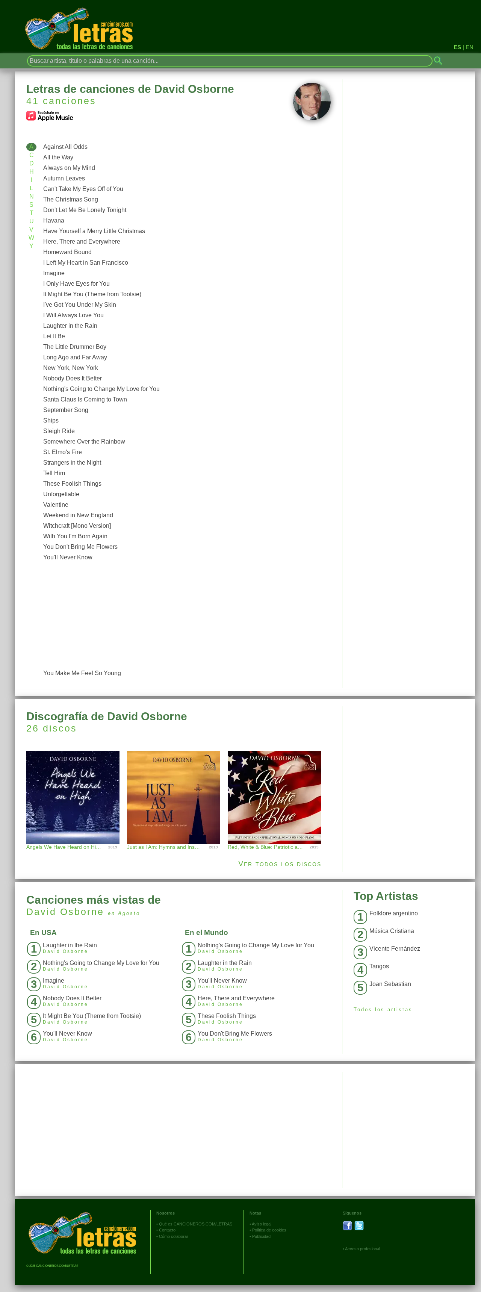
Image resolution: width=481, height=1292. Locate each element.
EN (469, 47)
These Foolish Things (72, 483)
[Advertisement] (185, 615)
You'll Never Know (67, 557)
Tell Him (54, 473)
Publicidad (261, 1236)
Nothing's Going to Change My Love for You (101, 389)
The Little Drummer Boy (74, 347)
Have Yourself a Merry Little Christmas (94, 231)
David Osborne (65, 911)
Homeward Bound (67, 252)
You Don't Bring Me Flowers (80, 547)
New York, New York (70, 368)
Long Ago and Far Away (75, 357)
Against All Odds (65, 147)
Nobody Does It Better (72, 378)
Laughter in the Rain (70, 326)
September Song (65, 410)
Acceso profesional (362, 1249)
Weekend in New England (78, 515)
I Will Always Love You (73, 315)
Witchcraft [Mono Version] (77, 526)
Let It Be (54, 336)
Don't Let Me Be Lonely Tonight (84, 210)
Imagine (54, 273)
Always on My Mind (69, 168)
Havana (53, 220)
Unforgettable (61, 494)
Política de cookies (269, 1230)
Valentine (55, 504)
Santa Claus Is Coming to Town (85, 399)
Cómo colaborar (173, 1236)
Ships (51, 420)
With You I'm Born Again (75, 536)
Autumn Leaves (64, 178)
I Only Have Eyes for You (76, 283)
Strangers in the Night (72, 462)
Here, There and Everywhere (81, 241)
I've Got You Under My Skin (79, 304)
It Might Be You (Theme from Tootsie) (92, 294)
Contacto (167, 1230)
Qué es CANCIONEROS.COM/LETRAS (195, 1224)
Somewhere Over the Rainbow (84, 441)
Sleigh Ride (59, 431)
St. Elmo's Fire (62, 452)
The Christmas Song (70, 199)
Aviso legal (261, 1224)
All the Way (58, 157)
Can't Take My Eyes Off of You (83, 189)
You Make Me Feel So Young (82, 673)
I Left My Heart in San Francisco (85, 262)
